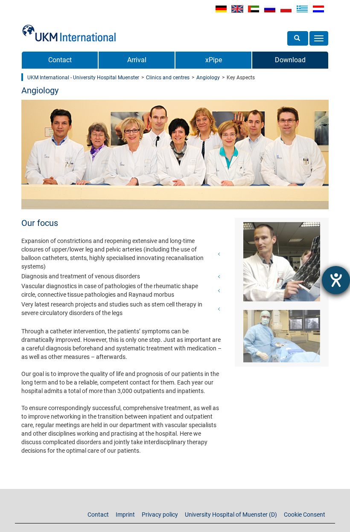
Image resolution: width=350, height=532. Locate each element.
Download (290, 60)
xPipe (213, 60)
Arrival (136, 60)
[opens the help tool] (336, 280)
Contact (60, 60)
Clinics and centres (168, 78)
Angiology (208, 78)
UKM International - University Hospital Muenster (83, 78)
